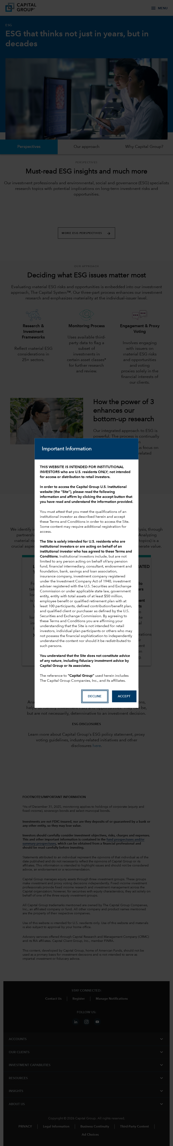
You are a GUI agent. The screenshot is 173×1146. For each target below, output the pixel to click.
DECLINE (95, 696)
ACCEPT (124, 696)
